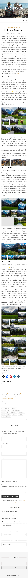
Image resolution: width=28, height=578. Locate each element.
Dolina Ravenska (15, 410)
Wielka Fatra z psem (6, 525)
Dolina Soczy (4, 393)
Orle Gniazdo (21, 412)
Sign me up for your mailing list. (9, 481)
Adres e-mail (4, 443)
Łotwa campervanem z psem (8, 515)
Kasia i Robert (8, 420)
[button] (9, 113)
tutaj (18, 73)
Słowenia (17, 27)
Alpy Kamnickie (5, 408)
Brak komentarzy (17, 33)
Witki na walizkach (14, 7)
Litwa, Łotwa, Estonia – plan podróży (10, 521)
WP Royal (18, 575)
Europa (10, 27)
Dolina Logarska (5, 410)
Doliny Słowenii (13, 412)
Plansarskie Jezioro (6, 414)
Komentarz (4, 458)
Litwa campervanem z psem (8, 518)
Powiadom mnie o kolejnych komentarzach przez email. (14, 487)
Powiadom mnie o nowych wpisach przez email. (13, 493)
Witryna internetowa (6, 451)
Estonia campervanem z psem (9, 511)
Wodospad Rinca (6, 416)
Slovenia (14, 414)
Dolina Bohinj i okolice (19, 393)
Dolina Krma (13, 408)
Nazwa (3, 436)
